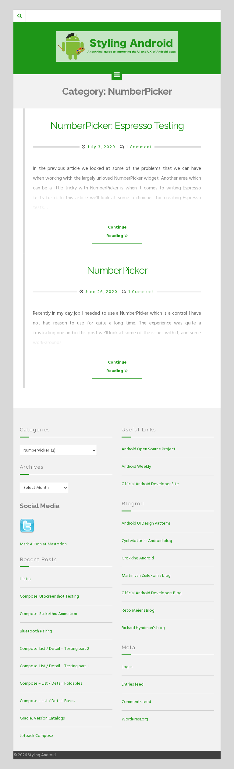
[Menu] (117, 75)
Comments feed (136, 701)
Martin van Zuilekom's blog (146, 575)
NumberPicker (117, 270)
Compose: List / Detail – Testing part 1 (54, 665)
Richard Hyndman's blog (143, 627)
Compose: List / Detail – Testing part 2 (54, 648)
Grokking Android (138, 558)
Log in (127, 666)
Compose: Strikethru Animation (48, 613)
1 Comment (139, 146)
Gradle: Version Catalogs (42, 718)
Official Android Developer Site (150, 483)
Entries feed (133, 684)
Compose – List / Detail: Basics (47, 700)
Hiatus (25, 578)
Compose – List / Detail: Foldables (51, 683)
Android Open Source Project (149, 448)
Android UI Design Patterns (146, 523)
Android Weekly (136, 466)
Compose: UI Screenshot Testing (49, 596)
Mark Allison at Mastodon (43, 543)
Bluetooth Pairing (36, 631)
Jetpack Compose (36, 735)
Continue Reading (116, 231)
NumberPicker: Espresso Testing (117, 125)
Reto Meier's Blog (138, 610)
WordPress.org (135, 719)
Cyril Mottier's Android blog (147, 540)
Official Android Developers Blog (152, 592)
